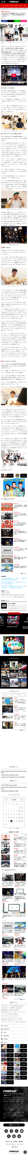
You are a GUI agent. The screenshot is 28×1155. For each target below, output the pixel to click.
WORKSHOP (6, 1029)
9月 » (22, 799)
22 (19, 817)
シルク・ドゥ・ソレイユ (6, 596)
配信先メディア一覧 (14, 1125)
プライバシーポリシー (11, 1144)
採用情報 (21, 1141)
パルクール (21, 1011)
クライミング (19, 1017)
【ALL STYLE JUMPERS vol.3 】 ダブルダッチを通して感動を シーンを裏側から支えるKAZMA (13, 586)
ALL (3, 5)
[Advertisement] (14, 748)
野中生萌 (16, 1005)
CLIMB (20, 5)
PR (5, 1005)
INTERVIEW (4, 1019)
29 (19, 821)
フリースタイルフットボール (7, 1015)
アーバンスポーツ (14, 1011)
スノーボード (4, 1013)
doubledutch (5, 11)
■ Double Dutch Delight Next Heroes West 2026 (13, 777)
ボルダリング (4, 1017)
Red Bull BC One (5, 1011)
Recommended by (18, 573)
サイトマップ (20, 1144)
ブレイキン (15, 1019)
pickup (22, 594)
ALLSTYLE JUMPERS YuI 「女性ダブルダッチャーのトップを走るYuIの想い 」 (14, 583)
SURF (11, 5)
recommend (22, 1021)
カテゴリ (5, 1042)
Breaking (11, 1009)
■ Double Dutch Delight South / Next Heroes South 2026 (13, 772)
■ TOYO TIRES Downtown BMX (9, 785)
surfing (9, 1013)
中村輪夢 (12, 1007)
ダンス (16, 1015)
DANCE (16, 5)
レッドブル (9, 1005)
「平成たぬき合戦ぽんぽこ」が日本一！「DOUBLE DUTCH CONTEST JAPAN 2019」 (13, 579)
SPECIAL (6, 1039)
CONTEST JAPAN (5, 592)
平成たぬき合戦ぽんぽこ (18, 596)
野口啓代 (16, 1009)
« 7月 (6, 799)
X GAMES (15, 1013)
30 (22, 821)
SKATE (7, 5)
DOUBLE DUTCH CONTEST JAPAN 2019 (10, 594)
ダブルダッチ (11, 1017)
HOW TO (6, 1025)
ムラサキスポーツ (5, 1007)
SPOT (5, 1032)
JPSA (2, 1005)
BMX (25, 5)
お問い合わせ (15, 1146)
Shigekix (21, 1005)
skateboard (18, 1007)
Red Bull (10, 1019)
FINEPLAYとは (8, 1141)
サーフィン (3, 1021)
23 (22, 817)
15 (19, 814)
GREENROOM (4, 1009)
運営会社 (15, 1141)
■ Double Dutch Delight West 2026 (9, 775)
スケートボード (10, 1021)
